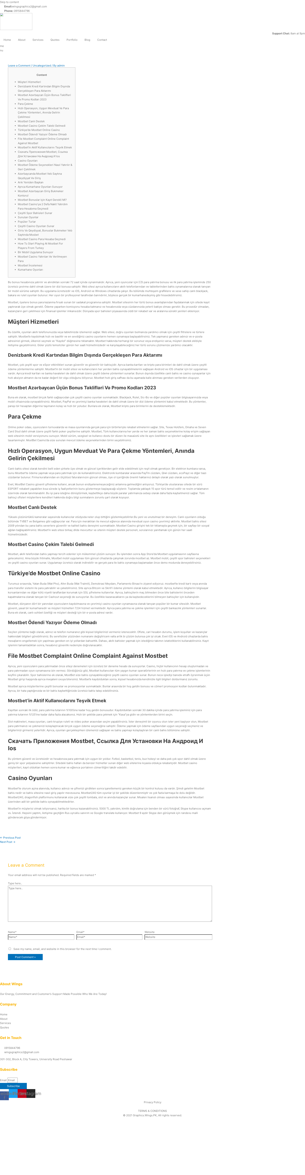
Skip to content (9, 2)
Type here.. (15, 883)
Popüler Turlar (27, 221)
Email (3, 1080)
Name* (12, 932)
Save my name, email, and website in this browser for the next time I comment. (62, 949)
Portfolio (72, 39)
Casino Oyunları (28, 160)
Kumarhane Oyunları (30, 269)
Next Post (7, 842)
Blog (87, 39)
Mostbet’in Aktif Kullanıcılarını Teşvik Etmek (45, 147)
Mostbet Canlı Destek (31, 121)
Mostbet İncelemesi (30, 265)
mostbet (170, 583)
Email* (80, 932)
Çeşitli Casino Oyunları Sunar (36, 226)
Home (7, 39)
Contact (102, 39)
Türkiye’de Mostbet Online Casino (39, 130)
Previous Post (10, 837)
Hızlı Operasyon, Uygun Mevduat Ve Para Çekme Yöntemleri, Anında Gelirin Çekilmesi (43, 113)
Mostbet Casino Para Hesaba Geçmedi (42, 239)
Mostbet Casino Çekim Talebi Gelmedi (41, 125)
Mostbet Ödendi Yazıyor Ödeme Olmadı (42, 134)
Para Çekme (25, 103)
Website (150, 932)
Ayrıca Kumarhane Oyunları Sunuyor (40, 186)
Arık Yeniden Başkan (30, 182)
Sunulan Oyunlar (28, 217)
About (21, 39)
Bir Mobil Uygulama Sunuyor (35, 252)
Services (37, 39)
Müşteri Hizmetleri (29, 82)
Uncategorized (42, 65)
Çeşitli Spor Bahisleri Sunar (35, 213)
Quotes (54, 39)
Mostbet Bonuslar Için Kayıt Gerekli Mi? (42, 199)
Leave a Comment (19, 65)
